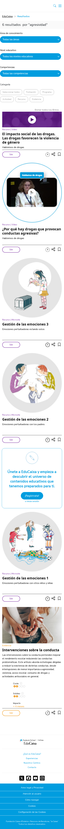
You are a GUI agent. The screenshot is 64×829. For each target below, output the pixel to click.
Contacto (32, 767)
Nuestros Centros (32, 762)
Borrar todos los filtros (47, 110)
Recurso (22, 99)
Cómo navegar (32, 800)
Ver (11, 154)
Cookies (32, 806)
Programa (46, 92)
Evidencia (36, 99)
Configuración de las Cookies (32, 812)
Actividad (7, 99)
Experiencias (32, 758)
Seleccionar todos (11, 92)
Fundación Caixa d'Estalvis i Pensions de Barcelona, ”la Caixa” (32, 821)
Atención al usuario (32, 794)
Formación (31, 92)
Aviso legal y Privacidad (32, 788)
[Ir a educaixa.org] (15, 6)
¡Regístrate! (32, 496)
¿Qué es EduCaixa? (32, 754)
